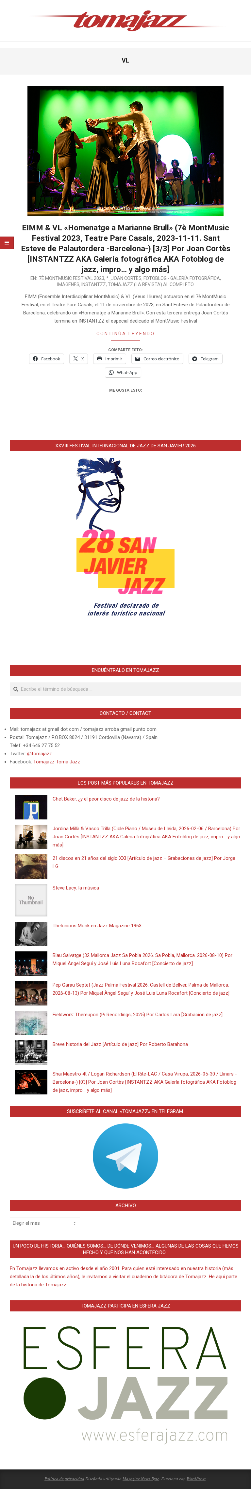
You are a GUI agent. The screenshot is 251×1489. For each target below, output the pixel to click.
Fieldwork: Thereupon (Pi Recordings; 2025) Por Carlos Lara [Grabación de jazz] (138, 1015)
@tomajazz (39, 754)
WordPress (196, 1479)
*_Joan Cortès (124, 278)
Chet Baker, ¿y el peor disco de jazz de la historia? (106, 799)
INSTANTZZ (93, 284)
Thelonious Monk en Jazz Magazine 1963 (97, 926)
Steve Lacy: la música (76, 888)
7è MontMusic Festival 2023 (71, 278)
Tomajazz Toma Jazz (56, 762)
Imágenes (68, 284)
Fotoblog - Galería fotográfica (181, 278)
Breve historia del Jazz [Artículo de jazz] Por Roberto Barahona (120, 1044)
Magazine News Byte (141, 1479)
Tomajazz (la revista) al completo (151, 284)
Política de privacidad (64, 1479)
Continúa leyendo (125, 333)
